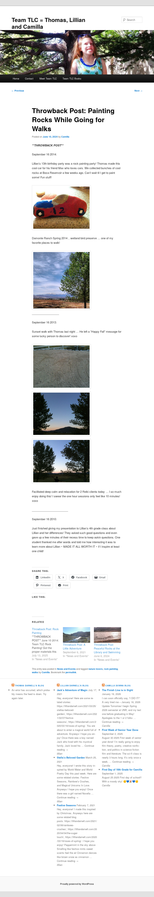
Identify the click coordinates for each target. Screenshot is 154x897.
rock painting (111, 669)
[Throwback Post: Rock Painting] (47, 644)
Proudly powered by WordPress (77, 884)
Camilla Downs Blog (118, 685)
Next (138, 90)
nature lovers (95, 669)
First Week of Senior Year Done (120, 730)
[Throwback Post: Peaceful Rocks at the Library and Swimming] (107, 635)
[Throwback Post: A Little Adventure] (76, 635)
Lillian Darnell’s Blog (74, 685)
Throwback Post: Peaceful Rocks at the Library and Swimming (107, 648)
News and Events (66, 669)
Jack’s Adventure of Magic (72, 690)
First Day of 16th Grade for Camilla (122, 769)
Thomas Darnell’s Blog (29, 685)
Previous (18, 90)
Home (16, 78)
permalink (71, 672)
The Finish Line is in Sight (117, 690)
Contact (29, 78)
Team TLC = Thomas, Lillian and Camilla (48, 23)
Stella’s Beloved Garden (71, 757)
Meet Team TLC (48, 78)
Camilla (65, 136)
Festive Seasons (66, 805)
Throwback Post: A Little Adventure (74, 646)
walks (35, 672)
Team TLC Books (72, 78)
